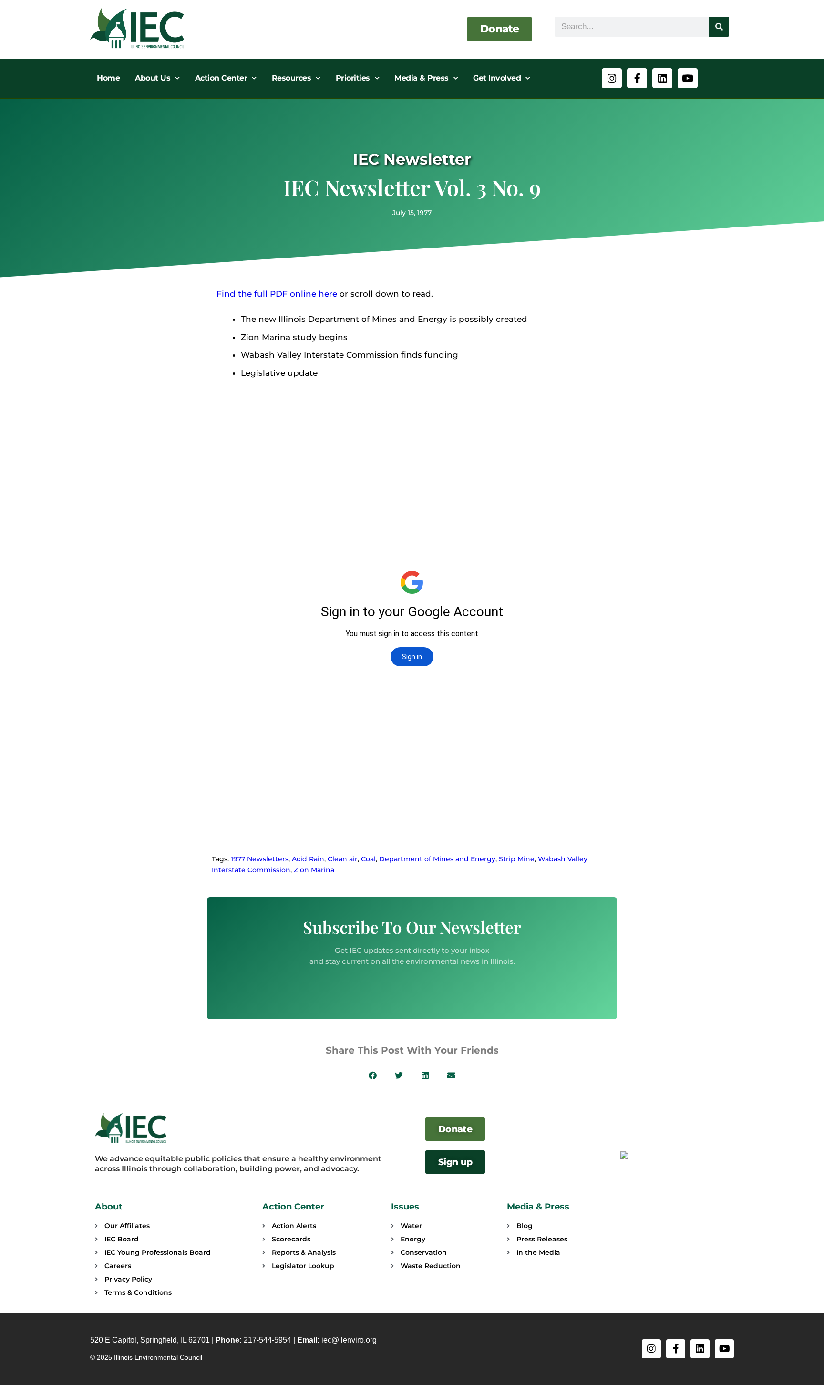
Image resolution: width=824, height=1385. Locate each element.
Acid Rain (308, 859)
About (109, 1206)
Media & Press (421, 78)
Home (108, 78)
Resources (291, 78)
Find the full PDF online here (276, 294)
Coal (368, 859)
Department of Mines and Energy (437, 859)
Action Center (221, 78)
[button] (372, 1075)
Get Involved (497, 78)
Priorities (353, 78)
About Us (152, 78)
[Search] (719, 27)
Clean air (343, 859)
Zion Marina (314, 870)
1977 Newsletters (259, 859)
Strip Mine (517, 859)
